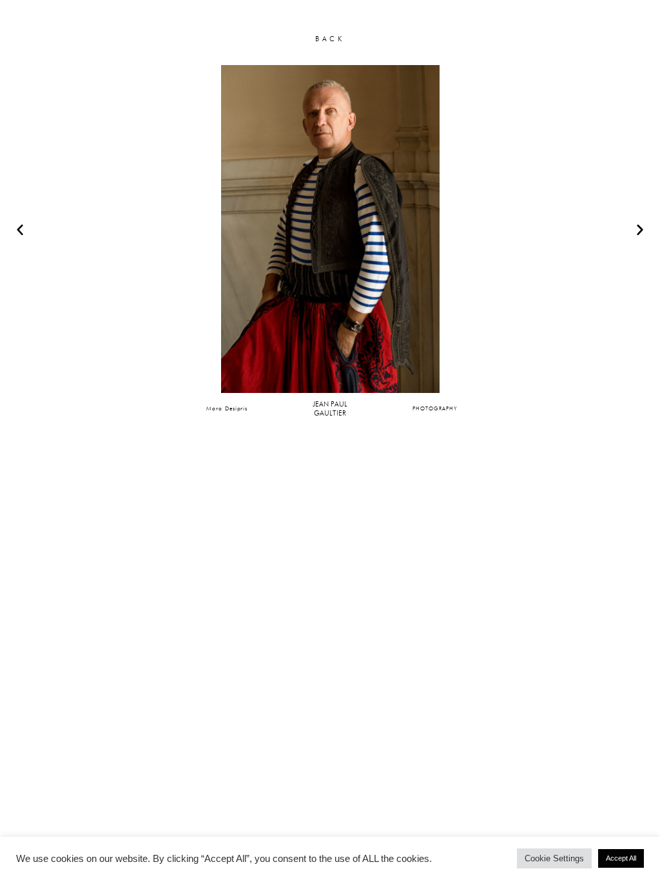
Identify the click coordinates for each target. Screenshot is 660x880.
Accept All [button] (621, 858)
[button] (20, 229)
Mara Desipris (227, 408)
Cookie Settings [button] (554, 858)
